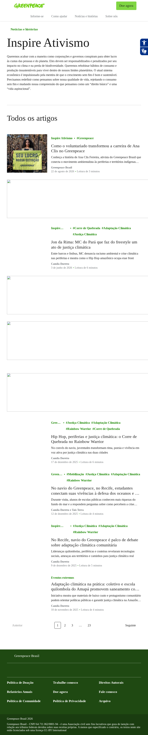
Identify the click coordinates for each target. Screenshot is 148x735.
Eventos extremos (62, 577)
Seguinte (130, 625)
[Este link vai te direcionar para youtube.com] (24, 671)
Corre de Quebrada (87, 228)
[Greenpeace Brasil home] (29, 6)
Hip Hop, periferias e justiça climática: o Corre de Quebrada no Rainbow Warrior (94, 439)
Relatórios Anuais (19, 692)
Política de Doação (20, 682)
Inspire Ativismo (61, 138)
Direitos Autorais (111, 682)
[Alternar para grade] (137, 118)
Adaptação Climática (117, 228)
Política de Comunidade (24, 701)
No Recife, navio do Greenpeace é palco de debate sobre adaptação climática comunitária (94, 542)
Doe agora (60, 692)
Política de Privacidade (69, 701)
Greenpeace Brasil (26, 656)
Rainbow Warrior (79, 428)
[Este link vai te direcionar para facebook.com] (9, 671)
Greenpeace (86, 138)
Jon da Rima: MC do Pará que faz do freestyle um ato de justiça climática (94, 244)
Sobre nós (111, 16)
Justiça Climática (85, 234)
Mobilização (76, 474)
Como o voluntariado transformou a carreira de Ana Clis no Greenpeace (95, 148)
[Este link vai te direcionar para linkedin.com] (32, 671)
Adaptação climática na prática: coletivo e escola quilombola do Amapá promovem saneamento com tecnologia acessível (94, 587)
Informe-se (37, 16)
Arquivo (105, 701)
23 (89, 625)
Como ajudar (59, 16)
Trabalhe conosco (65, 682)
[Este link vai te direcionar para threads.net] (55, 671)
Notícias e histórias (86, 16)
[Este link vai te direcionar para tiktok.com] (47, 671)
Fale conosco (108, 692)
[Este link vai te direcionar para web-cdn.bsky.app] (40, 671)
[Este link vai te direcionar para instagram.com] (17, 671)
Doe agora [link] (126, 5)
